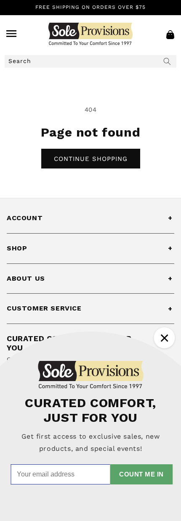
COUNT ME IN (141, 474)
